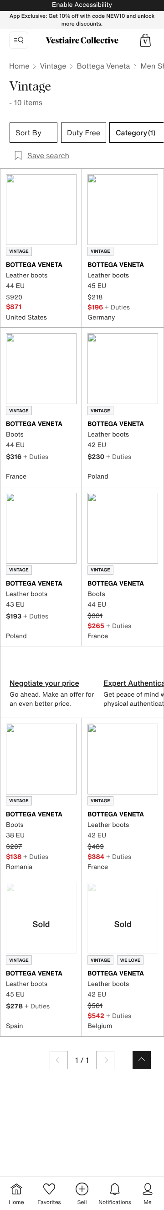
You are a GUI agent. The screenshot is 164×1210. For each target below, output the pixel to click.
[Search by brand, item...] (18, 40)
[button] (145, 40)
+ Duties (117, 307)
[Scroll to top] (142, 1060)
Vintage (53, 65)
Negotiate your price (44, 682)
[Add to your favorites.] (71, 265)
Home (19, 65)
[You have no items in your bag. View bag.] (145, 40)
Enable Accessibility (82, 5)
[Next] (105, 1060)
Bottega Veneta (103, 65)
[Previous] (59, 1060)
